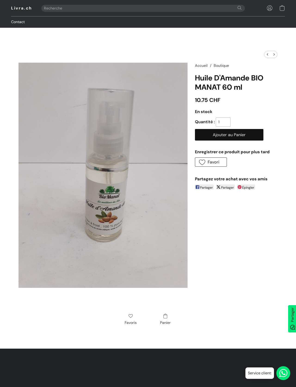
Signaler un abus (166, 367)
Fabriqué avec (148, 374)
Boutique (221, 65)
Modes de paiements (133, 367)
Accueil (201, 65)
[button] (21, 8)
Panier (165, 322)
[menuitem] (267, 54)
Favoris (131, 322)
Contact (18, 21)
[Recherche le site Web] (239, 8)
